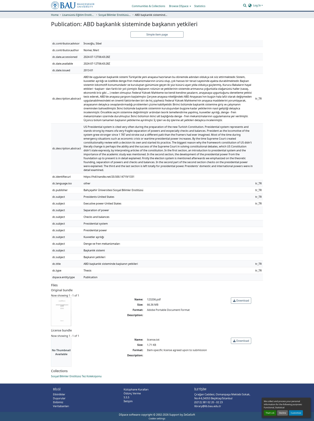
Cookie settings (157, 418)
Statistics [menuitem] (199, 6)
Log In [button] (257, 5)
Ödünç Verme (132, 393)
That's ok (270, 412)
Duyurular (59, 398)
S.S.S (126, 397)
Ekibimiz (58, 402)
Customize (296, 412)
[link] (241, 300)
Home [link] (55, 15)
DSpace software (129, 414)
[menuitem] (179, 6)
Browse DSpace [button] (178, 6)
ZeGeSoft (189, 414)
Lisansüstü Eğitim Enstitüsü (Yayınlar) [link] (78, 15)
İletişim (128, 401)
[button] (72, 5)
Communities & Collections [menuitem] (148, 6)
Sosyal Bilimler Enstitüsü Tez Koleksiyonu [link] (114, 15)
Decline (282, 412)
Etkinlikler (59, 394)
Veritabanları (61, 406)
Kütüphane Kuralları (136, 389)
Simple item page (157, 34)
